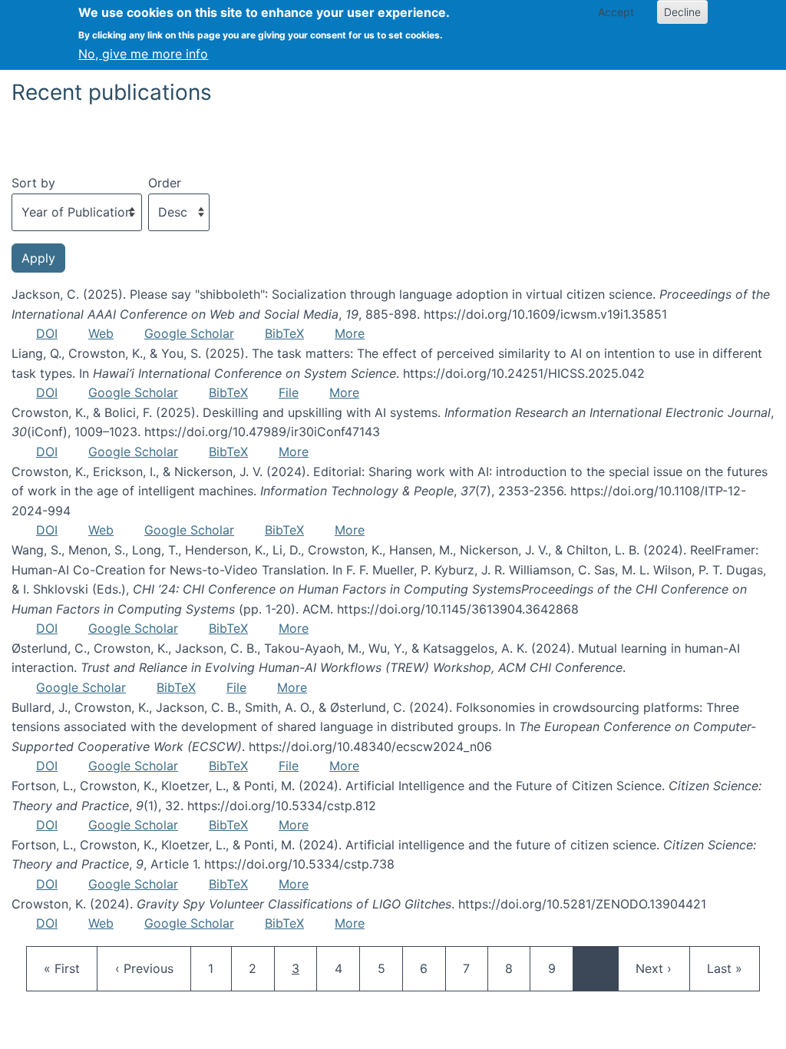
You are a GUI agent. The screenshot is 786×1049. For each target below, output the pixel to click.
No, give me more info (143, 53)
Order (164, 182)
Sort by (33, 182)
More (350, 333)
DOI (47, 333)
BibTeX (284, 333)
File (289, 392)
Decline (682, 11)
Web (101, 333)
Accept (616, 11)
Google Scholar (189, 333)
